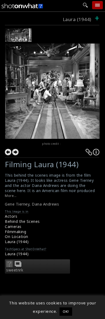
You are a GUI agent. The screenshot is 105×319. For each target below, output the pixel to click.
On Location (16, 236)
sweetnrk (14, 270)
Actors (11, 216)
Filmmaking (15, 231)
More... (11, 195)
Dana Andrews (45, 204)
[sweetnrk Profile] (9, 265)
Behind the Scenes (22, 221)
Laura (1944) (78, 19)
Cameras (13, 226)
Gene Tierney (17, 204)
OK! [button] (66, 311)
